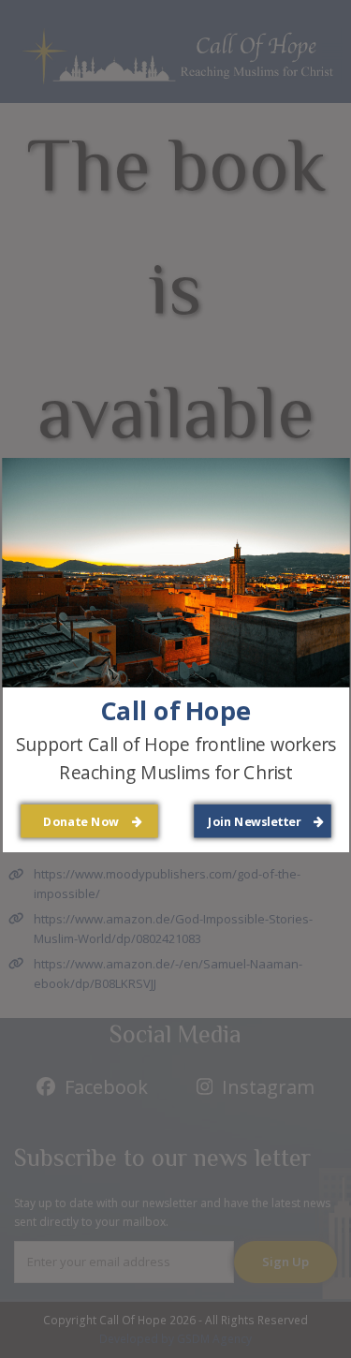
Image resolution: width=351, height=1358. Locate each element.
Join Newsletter (255, 821)
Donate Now (82, 821)
